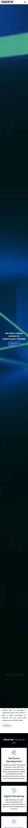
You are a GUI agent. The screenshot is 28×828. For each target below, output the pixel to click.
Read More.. (7, 725)
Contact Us (14, 344)
